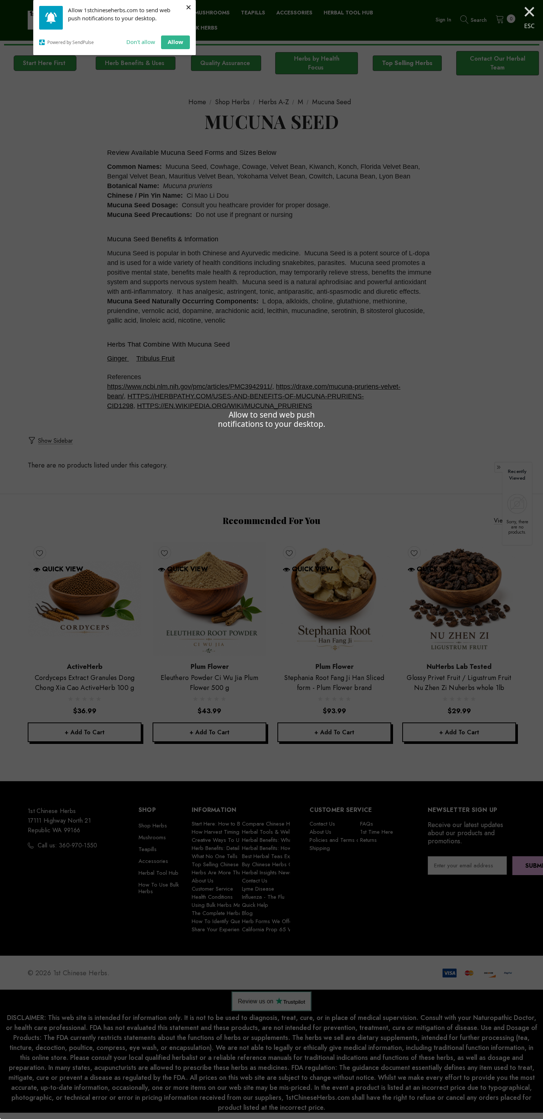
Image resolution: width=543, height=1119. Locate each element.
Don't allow (140, 41)
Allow (175, 41)
